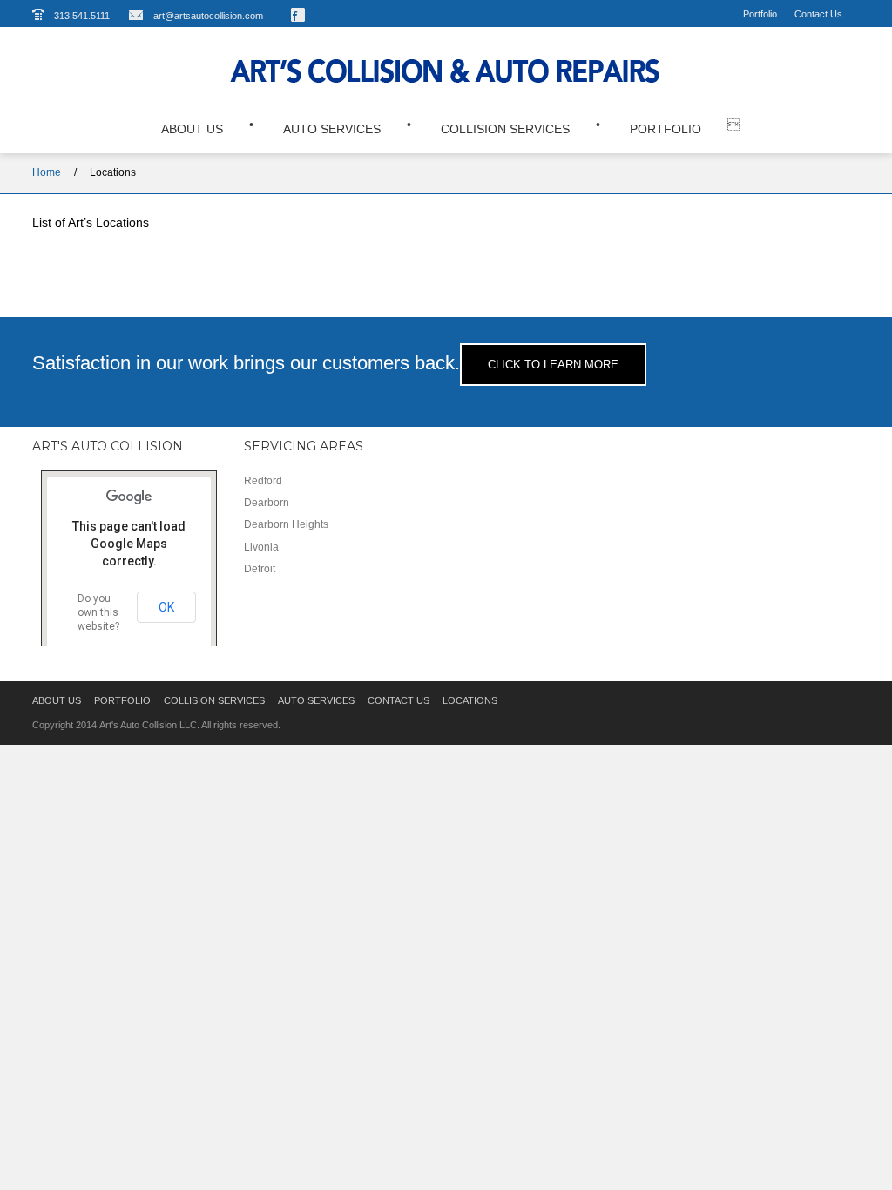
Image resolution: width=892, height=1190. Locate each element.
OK (166, 607)
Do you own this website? (98, 612)
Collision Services (505, 129)
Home (46, 172)
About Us (192, 129)
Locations (113, 172)
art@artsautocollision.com (208, 15)
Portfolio (760, 14)
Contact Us (818, 14)
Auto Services (332, 129)
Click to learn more (553, 364)
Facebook (298, 15)
